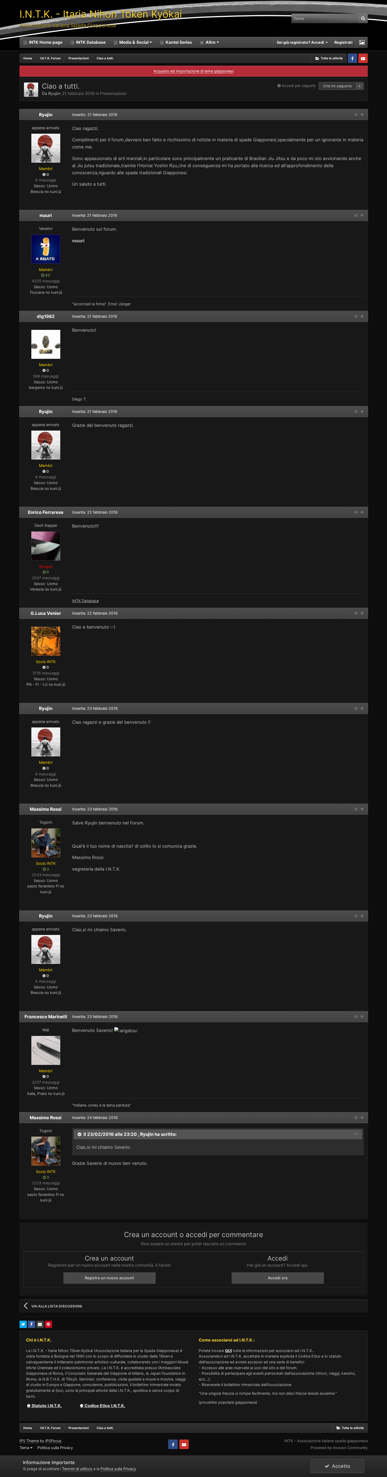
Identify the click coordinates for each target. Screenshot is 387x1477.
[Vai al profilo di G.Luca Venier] (45, 641)
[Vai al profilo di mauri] (45, 249)
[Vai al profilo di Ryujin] (31, 90)
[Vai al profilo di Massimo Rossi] (45, 842)
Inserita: (94, 215)
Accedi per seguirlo (299, 85)
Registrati (343, 42)
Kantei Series (178, 42)
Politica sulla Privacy (55, 1447)
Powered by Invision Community (339, 1447)
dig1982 (46, 316)
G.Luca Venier (46, 613)
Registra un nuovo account (109, 1278)
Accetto (339, 1466)
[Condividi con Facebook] (31, 1324)
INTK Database (90, 42)
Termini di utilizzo (77, 1468)
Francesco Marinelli (45, 1016)
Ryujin (54, 93)
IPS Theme (29, 1441)
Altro (211, 42)
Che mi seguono (337, 86)
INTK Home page (45, 42)
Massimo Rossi (46, 809)
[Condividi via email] (40, 1324)
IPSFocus (53, 1441)
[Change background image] (362, 42)
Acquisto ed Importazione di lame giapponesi (193, 71)
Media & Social (134, 42)
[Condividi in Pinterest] (48, 1324)
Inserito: (94, 114)
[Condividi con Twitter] (23, 1324)
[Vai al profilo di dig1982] (45, 344)
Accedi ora (277, 1278)
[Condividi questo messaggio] (355, 114)
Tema (24, 1447)
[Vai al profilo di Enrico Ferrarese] (45, 546)
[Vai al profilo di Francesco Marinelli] (45, 1050)
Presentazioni (113, 93)
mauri (45, 215)
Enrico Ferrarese (45, 512)
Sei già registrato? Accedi (301, 42)
